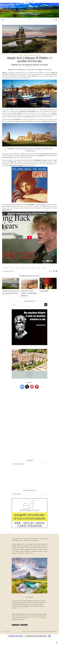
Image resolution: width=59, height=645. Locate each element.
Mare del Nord (25, 267)
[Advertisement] (22, 401)
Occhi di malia (44, 291)
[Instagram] (32, 386)
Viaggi (38, 55)
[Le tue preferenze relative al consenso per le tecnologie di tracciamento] (56, 642)
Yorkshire (44, 267)
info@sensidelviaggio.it (23, 608)
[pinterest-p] (32, 1)
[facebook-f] (26, 1)
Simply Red (32, 267)
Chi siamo (28, 631)
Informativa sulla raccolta (16, 636)
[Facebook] (22, 386)
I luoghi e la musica (29, 55)
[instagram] (30, 1)
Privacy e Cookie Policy (39, 631)
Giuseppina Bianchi (9, 271)
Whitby (38, 267)
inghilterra (18, 267)
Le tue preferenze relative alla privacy (35, 636)
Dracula (12, 267)
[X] (27, 386)
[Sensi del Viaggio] (29, 10)
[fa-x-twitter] (28, 1)
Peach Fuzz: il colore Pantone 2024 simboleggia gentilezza (29, 293)
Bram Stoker (5, 267)
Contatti (32, 631)
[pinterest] (37, 386)
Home (20, 55)
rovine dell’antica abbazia (25, 206)
